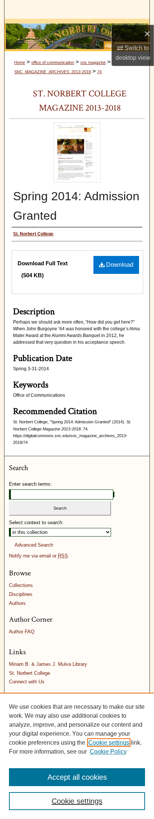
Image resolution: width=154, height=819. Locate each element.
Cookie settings (108, 742)
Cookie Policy (108, 751)
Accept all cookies (77, 777)
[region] (77, 756)
